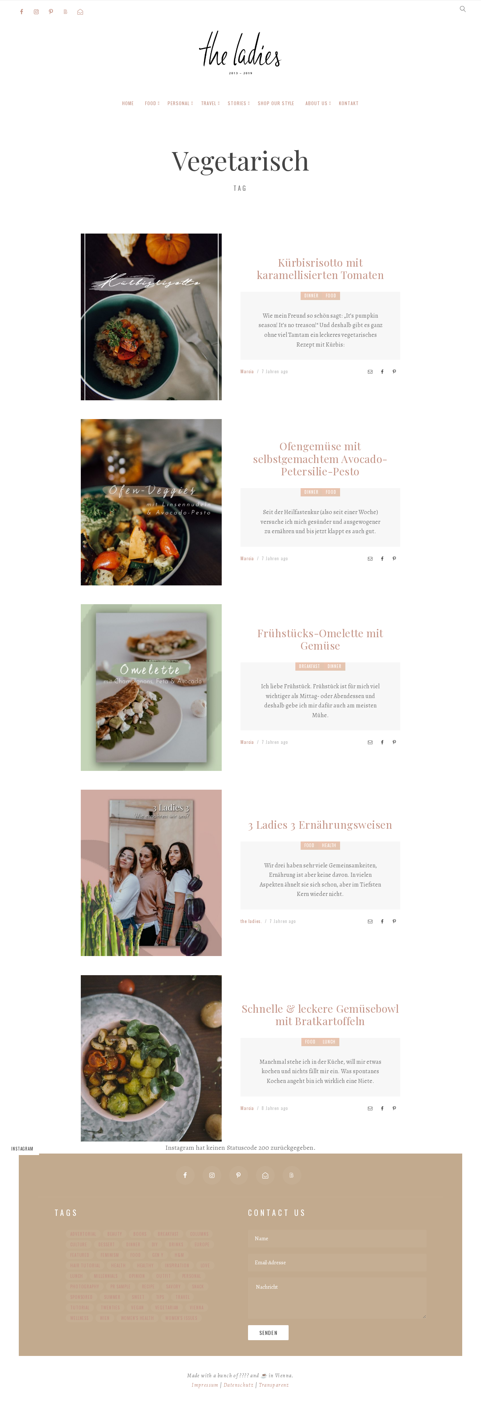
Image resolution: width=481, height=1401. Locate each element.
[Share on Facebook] (382, 372)
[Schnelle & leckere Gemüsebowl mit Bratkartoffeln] (151, 1135)
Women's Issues (181, 1318)
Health (329, 845)
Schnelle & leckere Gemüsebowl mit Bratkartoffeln (320, 1014)
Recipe (148, 1286)
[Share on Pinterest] (394, 372)
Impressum (205, 1385)
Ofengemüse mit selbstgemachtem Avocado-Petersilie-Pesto (320, 458)
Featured (79, 1255)
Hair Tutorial (85, 1265)
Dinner (311, 296)
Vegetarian (167, 1307)
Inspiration (177, 1265)
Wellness (79, 1318)
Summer (112, 1297)
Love (205, 1265)
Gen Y (157, 1255)
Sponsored (81, 1297)
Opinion (137, 1276)
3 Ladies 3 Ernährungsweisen (320, 824)
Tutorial (79, 1307)
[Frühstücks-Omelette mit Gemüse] (151, 764)
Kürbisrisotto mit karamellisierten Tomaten (320, 268)
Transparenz (274, 1385)
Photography (84, 1286)
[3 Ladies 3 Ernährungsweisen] (151, 950)
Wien (105, 1318)
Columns (199, 1234)
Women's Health (137, 1318)
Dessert (106, 1244)
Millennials (106, 1276)
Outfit (163, 1276)
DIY (155, 1244)
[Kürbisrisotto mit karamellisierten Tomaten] (151, 393)
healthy (145, 1265)
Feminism (110, 1255)
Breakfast (309, 666)
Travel (182, 1297)
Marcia (247, 371)
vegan (137, 1307)
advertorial (83, 1234)
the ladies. (251, 921)
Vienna (196, 1307)
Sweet (138, 1297)
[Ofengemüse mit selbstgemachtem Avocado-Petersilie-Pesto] (151, 579)
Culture (78, 1244)
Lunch (329, 1042)
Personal (191, 1276)
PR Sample (120, 1286)
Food (331, 296)
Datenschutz (239, 1385)
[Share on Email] (370, 372)
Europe (202, 1244)
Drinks (176, 1244)
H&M (179, 1255)
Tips (160, 1297)
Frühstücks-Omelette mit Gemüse (320, 639)
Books (140, 1234)
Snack (198, 1286)
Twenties (110, 1307)
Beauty (114, 1234)
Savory (173, 1286)
